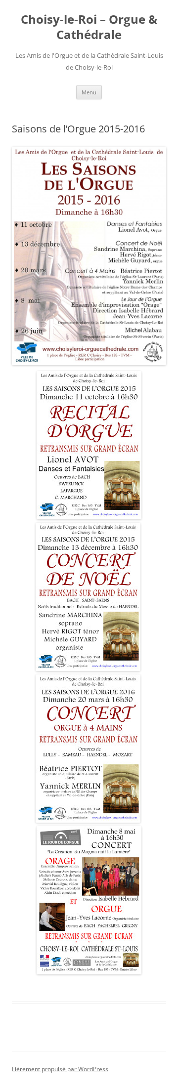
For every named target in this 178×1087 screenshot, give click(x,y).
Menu (89, 92)
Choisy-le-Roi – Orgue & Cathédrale (89, 27)
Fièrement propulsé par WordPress (60, 1069)
